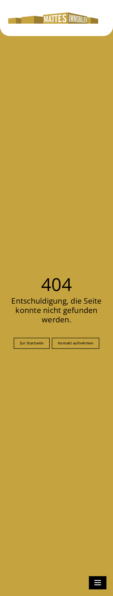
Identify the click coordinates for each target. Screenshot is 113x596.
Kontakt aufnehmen (76, 343)
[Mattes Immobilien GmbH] (53, 18)
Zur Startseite (32, 343)
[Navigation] (97, 582)
